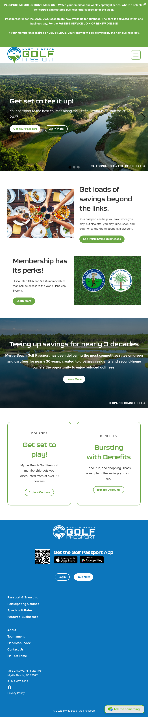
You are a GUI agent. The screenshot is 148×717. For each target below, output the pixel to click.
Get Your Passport (25, 129)
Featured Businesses (22, 617)
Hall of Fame (17, 656)
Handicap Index (19, 643)
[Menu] (136, 55)
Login (62, 577)
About (11, 630)
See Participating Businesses (102, 239)
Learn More (56, 129)
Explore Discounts (108, 490)
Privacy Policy (16, 693)
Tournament (16, 636)
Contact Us (15, 649)
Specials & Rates (19, 610)
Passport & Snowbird (22, 597)
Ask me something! (127, 709)
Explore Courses (39, 492)
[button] (5, 117)
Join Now (84, 577)
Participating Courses (23, 604)
